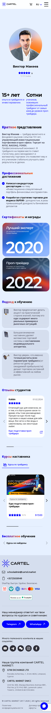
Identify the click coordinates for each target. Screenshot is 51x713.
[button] (46, 421)
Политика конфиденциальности (12, 706)
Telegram (11, 624)
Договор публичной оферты (38, 706)
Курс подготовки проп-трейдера (20, 432)
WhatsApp (35, 624)
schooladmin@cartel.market (21, 572)
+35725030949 (14, 578)
